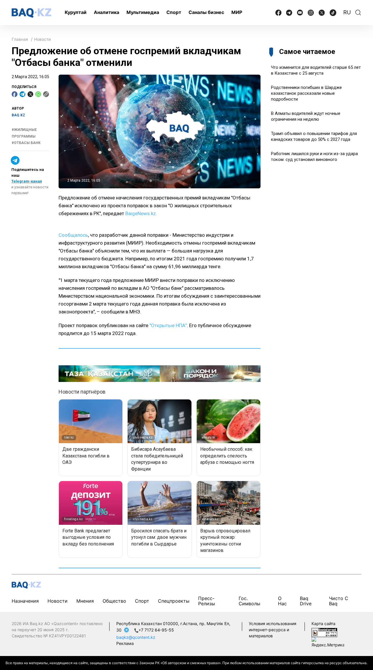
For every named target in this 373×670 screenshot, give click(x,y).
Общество (114, 601)
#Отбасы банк (26, 143)
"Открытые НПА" (168, 325)
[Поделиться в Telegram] (22, 94)
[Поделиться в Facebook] (14, 94)
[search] (358, 12)
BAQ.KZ (18, 115)
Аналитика (106, 12)
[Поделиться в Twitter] (30, 94)
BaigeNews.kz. (141, 213)
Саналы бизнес (206, 12)
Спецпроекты (173, 601)
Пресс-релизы (206, 600)
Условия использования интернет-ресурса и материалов (272, 629)
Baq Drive (306, 600)
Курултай (76, 12)
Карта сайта (323, 623)
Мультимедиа (142, 12)
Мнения (85, 601)
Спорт (173, 12)
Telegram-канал (26, 181)
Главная (20, 39)
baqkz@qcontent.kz (135, 637)
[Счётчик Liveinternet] (324, 631)
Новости (42, 39)
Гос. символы (249, 600)
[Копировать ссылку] (46, 94)
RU (347, 12)
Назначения (25, 601)
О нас (282, 600)
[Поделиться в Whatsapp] (38, 94)
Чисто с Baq (338, 600)
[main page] (31, 13)
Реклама (125, 643)
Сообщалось (73, 235)
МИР (236, 12)
